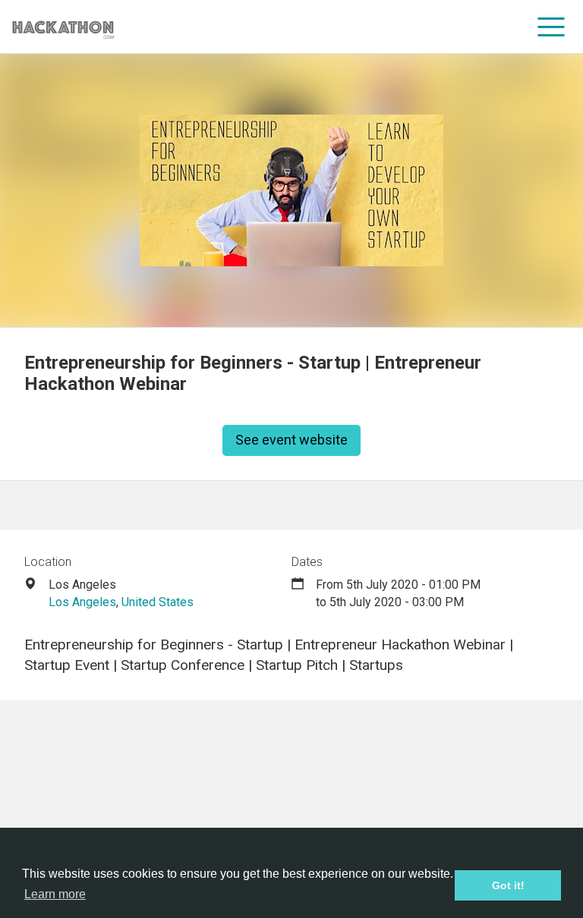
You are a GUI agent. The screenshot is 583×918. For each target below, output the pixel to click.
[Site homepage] (63, 26)
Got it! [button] (508, 885)
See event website (291, 440)
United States (157, 602)
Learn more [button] (55, 894)
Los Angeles (82, 602)
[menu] (551, 26)
